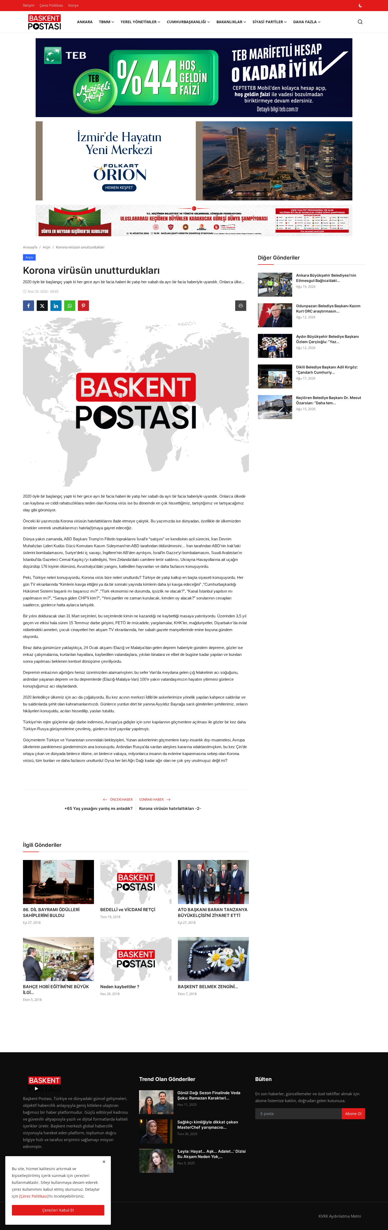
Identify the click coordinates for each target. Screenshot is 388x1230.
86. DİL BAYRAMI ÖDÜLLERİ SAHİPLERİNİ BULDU (51, 912)
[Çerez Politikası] (34, 1196)
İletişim (28, 5)
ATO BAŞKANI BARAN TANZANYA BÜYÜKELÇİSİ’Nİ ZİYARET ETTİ (213, 912)
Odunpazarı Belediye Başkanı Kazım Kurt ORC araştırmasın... (328, 308)
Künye (73, 5)
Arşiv (46, 247)
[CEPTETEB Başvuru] (194, 77)
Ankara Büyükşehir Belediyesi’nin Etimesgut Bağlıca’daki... (326, 278)
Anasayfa (30, 247)
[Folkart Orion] (194, 160)
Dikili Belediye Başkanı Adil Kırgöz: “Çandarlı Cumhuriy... (327, 369)
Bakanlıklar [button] (229, 21)
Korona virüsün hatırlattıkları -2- (170, 808)
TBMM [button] (104, 21)
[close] (104, 1162)
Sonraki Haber (151, 799)
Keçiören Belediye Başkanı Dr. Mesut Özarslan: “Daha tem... (328, 400)
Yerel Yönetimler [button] (139, 21)
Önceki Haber (121, 799)
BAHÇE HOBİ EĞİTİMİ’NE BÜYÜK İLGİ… (56, 989)
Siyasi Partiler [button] (268, 21)
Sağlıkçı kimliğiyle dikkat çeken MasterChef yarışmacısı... (207, 1125)
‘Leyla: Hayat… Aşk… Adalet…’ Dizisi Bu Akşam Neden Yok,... (211, 1154)
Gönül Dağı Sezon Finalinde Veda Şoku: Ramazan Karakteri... (208, 1095)
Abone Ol (353, 1113)
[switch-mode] (361, 5)
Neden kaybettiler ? (119, 986)
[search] (360, 22)
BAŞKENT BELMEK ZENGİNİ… (208, 986)
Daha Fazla (305, 21)
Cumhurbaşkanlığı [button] (186, 21)
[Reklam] (194, 220)
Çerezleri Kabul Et (58, 1210)
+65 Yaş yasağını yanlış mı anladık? (98, 808)
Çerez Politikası (51, 5)
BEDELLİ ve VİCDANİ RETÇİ (127, 909)
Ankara (85, 21)
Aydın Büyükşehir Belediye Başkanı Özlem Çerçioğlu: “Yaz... (327, 339)
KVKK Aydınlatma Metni (340, 1216)
